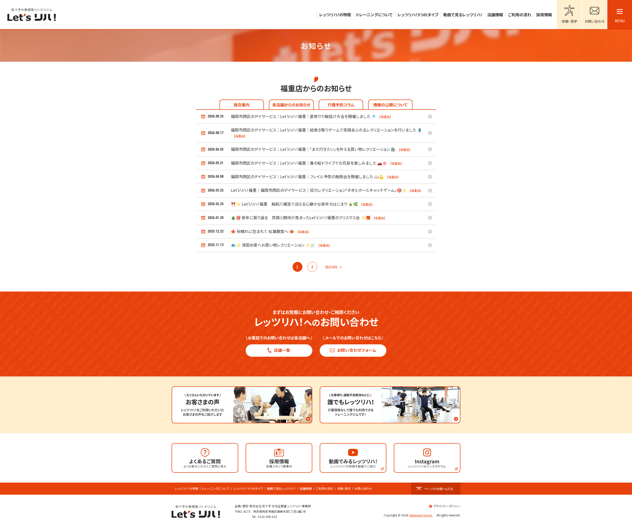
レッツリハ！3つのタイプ (248, 488)
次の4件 (331, 267)
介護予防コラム (341, 105)
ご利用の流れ (324, 488)
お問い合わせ (363, 488)
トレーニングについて (215, 488)
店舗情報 (306, 488)
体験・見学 (344, 488)
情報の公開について (390, 105)
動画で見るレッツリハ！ (281, 488)
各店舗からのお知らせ (291, 105)
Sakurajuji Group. (421, 515)
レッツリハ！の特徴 (186, 488)
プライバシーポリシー (446, 506)
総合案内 (242, 105)
